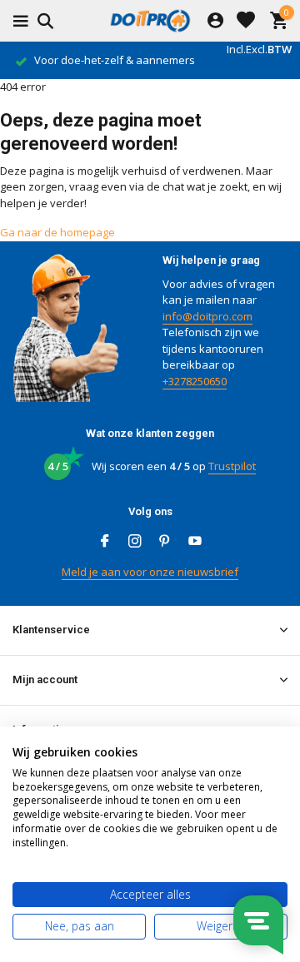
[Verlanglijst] (246, 21)
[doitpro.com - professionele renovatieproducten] (150, 21)
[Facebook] (105, 542)
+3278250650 (194, 381)
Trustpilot (232, 466)
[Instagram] (135, 542)
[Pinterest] (165, 542)
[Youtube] (195, 542)
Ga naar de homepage (57, 232)
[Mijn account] (215, 21)
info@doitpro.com (207, 316)
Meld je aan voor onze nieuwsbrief (150, 571)
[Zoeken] (43, 20)
